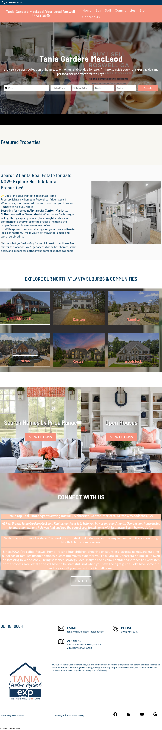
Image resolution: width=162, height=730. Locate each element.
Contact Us (91, 17)
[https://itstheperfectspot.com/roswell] (78, 350)
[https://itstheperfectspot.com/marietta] (133, 308)
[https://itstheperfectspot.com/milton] (25, 350)
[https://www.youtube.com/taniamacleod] (142, 714)
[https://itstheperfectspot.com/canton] (78, 308)
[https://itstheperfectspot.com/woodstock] (133, 350)
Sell (108, 10)
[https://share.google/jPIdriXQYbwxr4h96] (155, 714)
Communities (125, 10)
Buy (98, 10)
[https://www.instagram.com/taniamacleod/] (129, 714)
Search (148, 87)
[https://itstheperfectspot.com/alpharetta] (25, 307)
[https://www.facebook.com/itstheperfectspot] (115, 714)
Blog (143, 10)
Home (87, 10)
